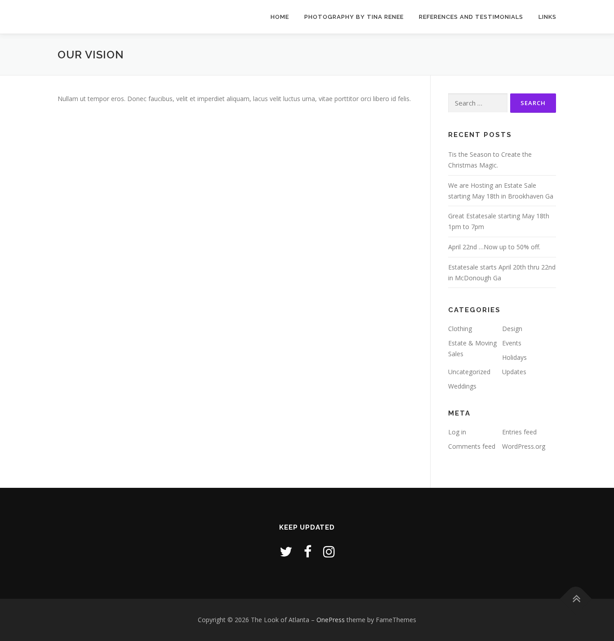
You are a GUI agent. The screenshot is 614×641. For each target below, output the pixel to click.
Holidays (514, 357)
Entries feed (519, 432)
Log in (457, 432)
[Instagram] (329, 551)
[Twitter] (286, 551)
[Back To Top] (576, 599)
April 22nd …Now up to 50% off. (494, 247)
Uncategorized (469, 371)
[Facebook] (307, 551)
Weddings (462, 386)
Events (511, 343)
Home (280, 16)
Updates (514, 371)
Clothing (460, 328)
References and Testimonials (471, 16)
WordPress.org (523, 446)
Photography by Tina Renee (354, 16)
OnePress (330, 619)
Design (512, 328)
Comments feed (471, 446)
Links (547, 16)
